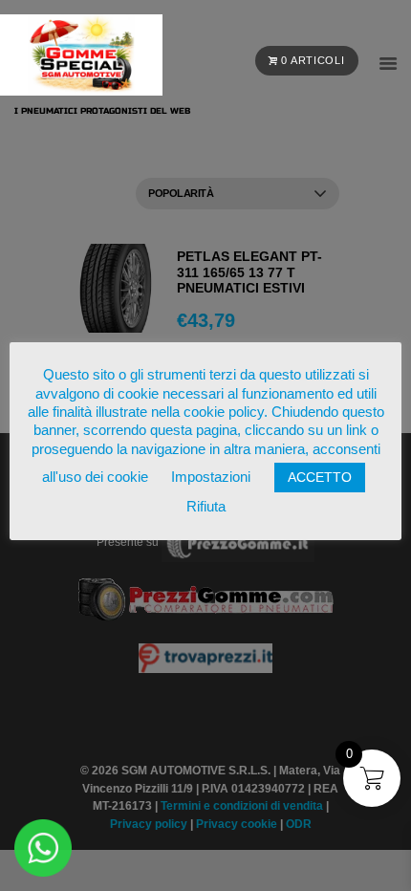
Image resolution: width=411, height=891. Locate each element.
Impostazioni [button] (210, 476)
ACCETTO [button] (320, 477)
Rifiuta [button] (206, 506)
